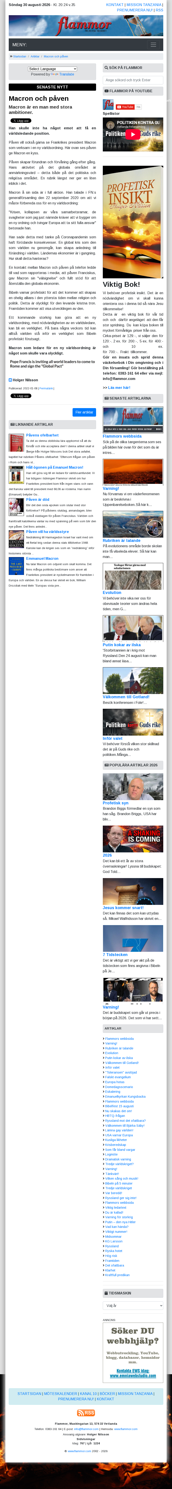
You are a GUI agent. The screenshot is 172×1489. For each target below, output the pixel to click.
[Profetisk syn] (133, 786)
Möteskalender (60, 1394)
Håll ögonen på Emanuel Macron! (54, 467)
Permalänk (46, 388)
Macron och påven (56, 56)
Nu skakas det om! (118, 1111)
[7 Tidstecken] (133, 938)
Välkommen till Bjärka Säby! (124, 1125)
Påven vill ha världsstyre (47, 532)
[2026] (133, 839)
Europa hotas (115, 1082)
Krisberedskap (115, 1145)
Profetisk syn (116, 803)
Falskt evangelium (118, 1077)
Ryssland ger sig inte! (120, 1198)
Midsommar (113, 1236)
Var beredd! (113, 1193)
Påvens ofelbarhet (42, 435)
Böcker (107, 1394)
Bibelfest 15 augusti (119, 1106)
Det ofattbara (114, 1265)
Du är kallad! (114, 1212)
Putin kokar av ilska (122, 645)
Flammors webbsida (122, 436)
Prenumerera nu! (135, 10)
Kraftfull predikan (117, 1275)
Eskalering (112, 1091)
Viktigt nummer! (116, 1231)
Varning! (111, 488)
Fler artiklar (84, 412)
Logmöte (111, 1154)
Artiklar (35, 56)
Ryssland (112, 1246)
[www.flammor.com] (86, 26)
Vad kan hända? (117, 1227)
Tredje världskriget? (119, 1164)
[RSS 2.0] (86, 1412)
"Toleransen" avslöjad (121, 1072)
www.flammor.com (126, 1429)
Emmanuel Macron (42, 558)
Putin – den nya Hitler (120, 1222)
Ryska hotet (113, 1251)
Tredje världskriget (118, 1188)
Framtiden (112, 1261)
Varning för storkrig (119, 1217)
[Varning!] (133, 990)
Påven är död (37, 499)
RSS (159, 10)
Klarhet (110, 1270)
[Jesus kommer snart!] (133, 891)
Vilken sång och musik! (121, 1178)
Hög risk (111, 1256)
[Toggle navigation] (153, 44)
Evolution (112, 592)
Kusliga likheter (116, 1140)
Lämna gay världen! (119, 1130)
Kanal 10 (88, 1394)
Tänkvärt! (112, 1174)
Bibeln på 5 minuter (119, 1183)
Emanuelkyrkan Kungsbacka (125, 1096)
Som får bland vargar (120, 1149)
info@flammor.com (86, 1429)
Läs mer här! (119, 388)
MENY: (19, 44)
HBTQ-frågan (115, 1116)
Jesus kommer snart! (123, 908)
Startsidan (19, 56)
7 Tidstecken (115, 954)
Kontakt (115, 5)
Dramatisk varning (118, 1159)
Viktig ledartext (115, 1207)
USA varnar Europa (119, 1135)
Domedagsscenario (119, 1087)
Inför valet (113, 738)
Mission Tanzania (144, 5)
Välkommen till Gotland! (126, 697)
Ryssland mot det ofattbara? (125, 1120)
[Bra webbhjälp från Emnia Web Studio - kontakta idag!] (133, 1352)
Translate (66, 74)
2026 (107, 855)
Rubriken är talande (121, 540)
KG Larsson (114, 1241)
